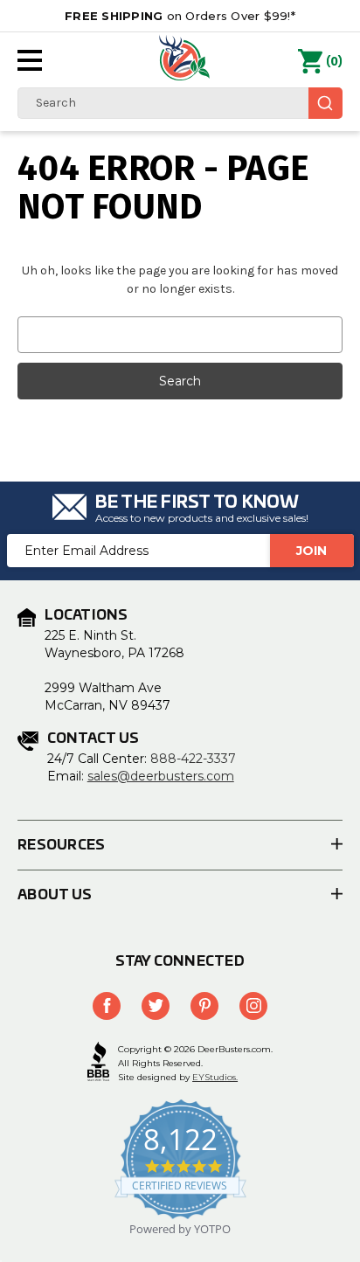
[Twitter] (156, 1006)
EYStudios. (215, 1077)
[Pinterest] (204, 1006)
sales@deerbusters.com (160, 776)
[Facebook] (107, 1006)
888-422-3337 (193, 758)
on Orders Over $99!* (180, 16)
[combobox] (180, 103)
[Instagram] (253, 1006)
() (334, 61)
